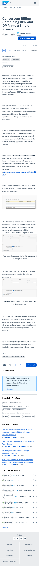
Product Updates (8, 66)
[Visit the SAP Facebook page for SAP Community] (14, 538)
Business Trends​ (7, 406)
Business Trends (14, 403)
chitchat (20, 406)
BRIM (4, 403)
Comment (9, 389)
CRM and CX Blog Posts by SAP (12, 8)
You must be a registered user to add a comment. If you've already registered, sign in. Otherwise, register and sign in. (18, 381)
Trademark (9, 555)
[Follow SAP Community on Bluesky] (17, 538)
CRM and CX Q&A (10, 437)
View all (5, 527)
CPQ (27, 406)
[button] (4, 50)
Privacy (9, 544)
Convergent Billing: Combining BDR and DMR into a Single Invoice (17, 24)
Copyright (10, 550)
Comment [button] (31, 365)
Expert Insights (15, 416)
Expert (5, 416)
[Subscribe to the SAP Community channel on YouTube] (21, 538)
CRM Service (15, 59)
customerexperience (18, 409)
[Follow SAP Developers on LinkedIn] (25, 538)
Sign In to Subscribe (27, 38)
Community (14, 3)
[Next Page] (21, 419)
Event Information (8, 413)
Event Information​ (23, 413)
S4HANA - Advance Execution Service (13, 356)
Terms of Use (29, 544)
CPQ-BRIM (6, 409)
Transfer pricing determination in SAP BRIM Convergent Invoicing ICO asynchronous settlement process (17, 432)
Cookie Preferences (9, 561)
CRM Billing (6, 59)
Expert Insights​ (27, 416)
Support (29, 555)
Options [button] (19, 42)
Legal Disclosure (29, 550)
